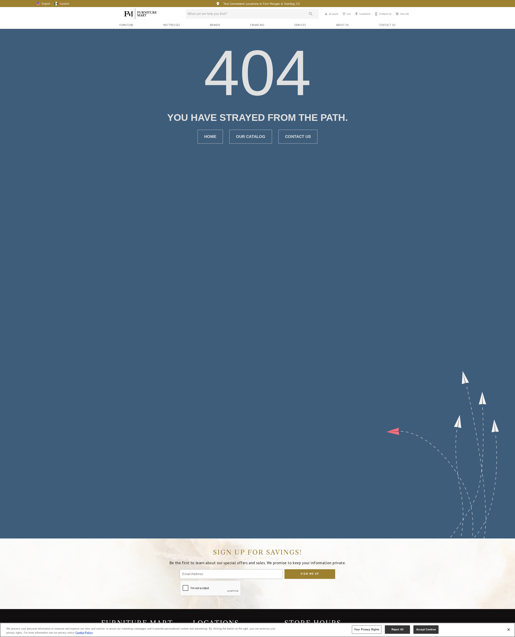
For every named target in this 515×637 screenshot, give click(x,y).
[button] (43, 3)
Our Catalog (250, 136)
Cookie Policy (84, 632)
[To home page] (141, 14)
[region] (257, 630)
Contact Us (387, 25)
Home (210, 136)
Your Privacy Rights (366, 629)
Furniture (126, 25)
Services (300, 25)
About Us (342, 25)
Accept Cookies (426, 629)
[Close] (508, 629)
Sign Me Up (310, 573)
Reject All (397, 629)
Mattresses (171, 25)
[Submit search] (310, 13)
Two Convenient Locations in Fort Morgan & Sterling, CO (261, 3)
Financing (257, 25)
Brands (215, 25)
